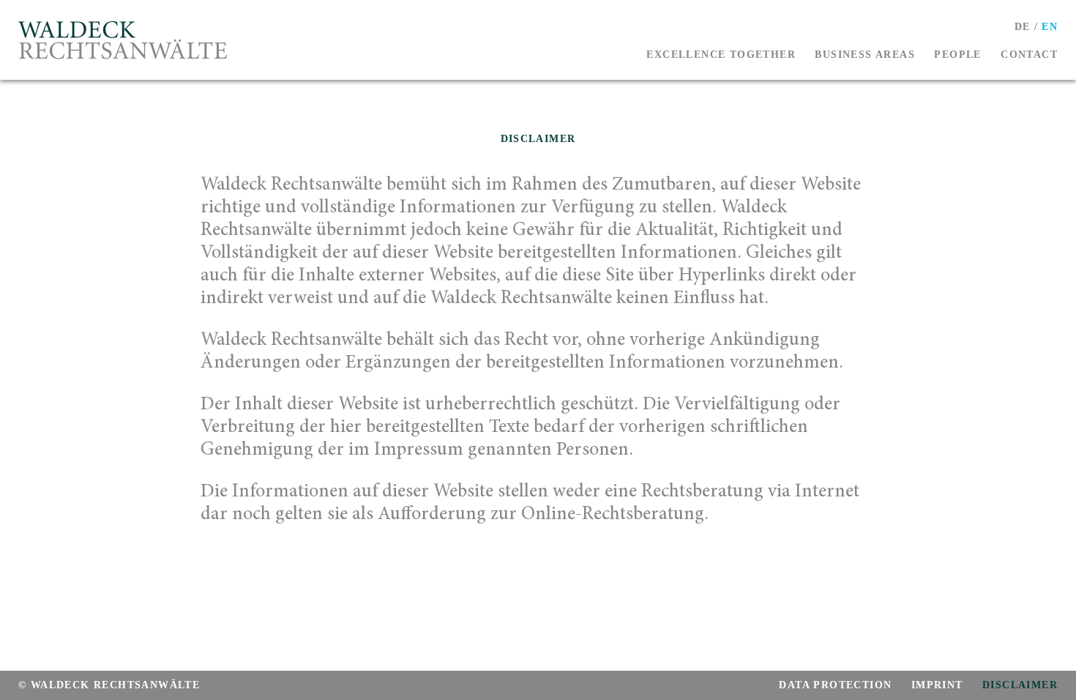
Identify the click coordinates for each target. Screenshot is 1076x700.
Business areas (865, 55)
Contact (1029, 55)
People (957, 55)
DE (1023, 27)
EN (1050, 27)
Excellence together (721, 55)
